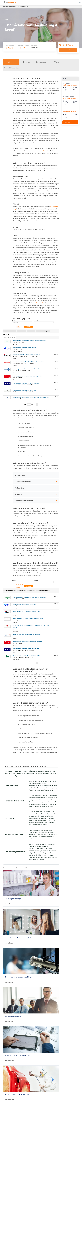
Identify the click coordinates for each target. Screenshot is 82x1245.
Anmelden (31, 868)
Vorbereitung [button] (20, 475)
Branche (21, 331)
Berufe (5, 6)
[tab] (36, 475)
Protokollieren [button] (20, 488)
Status (31, 331)
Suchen (28, 326)
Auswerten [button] (19, 494)
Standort (36, 320)
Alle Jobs (67, 122)
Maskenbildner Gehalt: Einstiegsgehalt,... (18, 938)
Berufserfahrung (42, 331)
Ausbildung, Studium (9, 337)
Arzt (44, 151)
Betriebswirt (40, 303)
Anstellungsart (10, 331)
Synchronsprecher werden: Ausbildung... (18, 977)
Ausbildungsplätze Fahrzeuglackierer (17, 1094)
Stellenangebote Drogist (13, 899)
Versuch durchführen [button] (23, 482)
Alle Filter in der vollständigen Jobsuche (19, 326)
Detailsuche (6, 334)
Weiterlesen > (9, 904)
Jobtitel (14, 320)
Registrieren (42, 868)
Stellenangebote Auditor (13, 1016)
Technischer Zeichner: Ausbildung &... (18, 1055)
